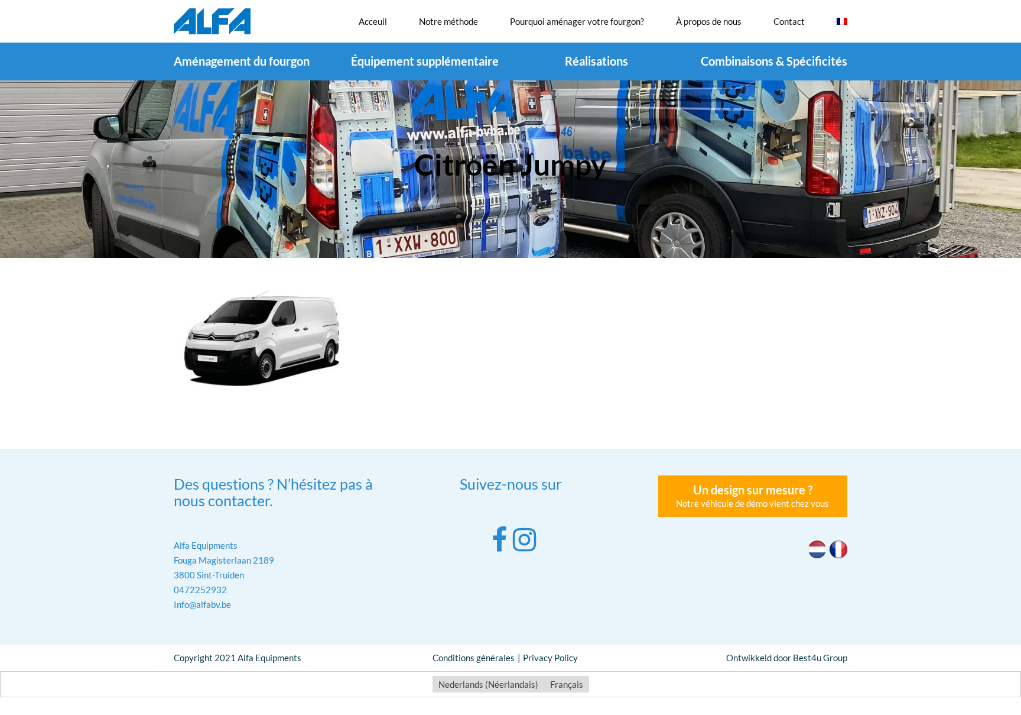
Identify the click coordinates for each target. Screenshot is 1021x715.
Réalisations (596, 61)
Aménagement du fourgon (242, 61)
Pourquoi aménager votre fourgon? (577, 21)
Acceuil (373, 21)
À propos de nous (709, 21)
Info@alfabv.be (202, 604)
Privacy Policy (550, 657)
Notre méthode (448, 21)
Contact (789, 21)
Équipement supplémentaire (425, 61)
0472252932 (200, 589)
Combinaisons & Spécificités (774, 61)
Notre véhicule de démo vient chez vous (752, 496)
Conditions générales (474, 657)
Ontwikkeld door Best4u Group (786, 657)
